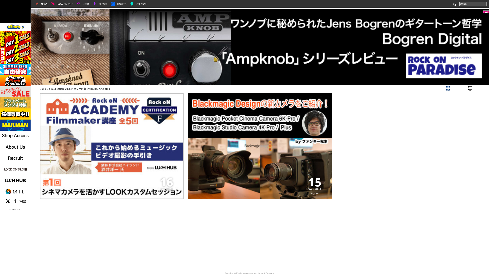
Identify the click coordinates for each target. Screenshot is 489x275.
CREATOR (141, 4)
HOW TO (121, 4)
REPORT (102, 4)
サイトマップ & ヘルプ (15, 209)
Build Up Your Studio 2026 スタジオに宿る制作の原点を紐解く (75, 89)
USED (85, 4)
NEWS (44, 4)
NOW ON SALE (65, 4)
